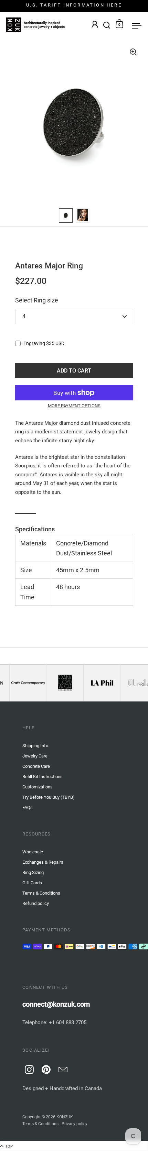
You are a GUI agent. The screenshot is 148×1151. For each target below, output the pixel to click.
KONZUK (64, 1117)
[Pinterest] (45, 1068)
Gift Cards (32, 882)
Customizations (37, 786)
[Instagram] (28, 1068)
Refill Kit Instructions (42, 776)
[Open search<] (106, 23)
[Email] (62, 1068)
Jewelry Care (34, 756)
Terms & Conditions (40, 1123)
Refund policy (35, 903)
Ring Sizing (33, 872)
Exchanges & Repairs (42, 862)
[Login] (94, 25)
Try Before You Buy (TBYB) (48, 797)
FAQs (27, 807)
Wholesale (32, 851)
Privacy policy (74, 1123)
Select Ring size (36, 300)
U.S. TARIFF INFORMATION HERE (74, 5)
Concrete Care (36, 766)
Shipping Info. (35, 745)
